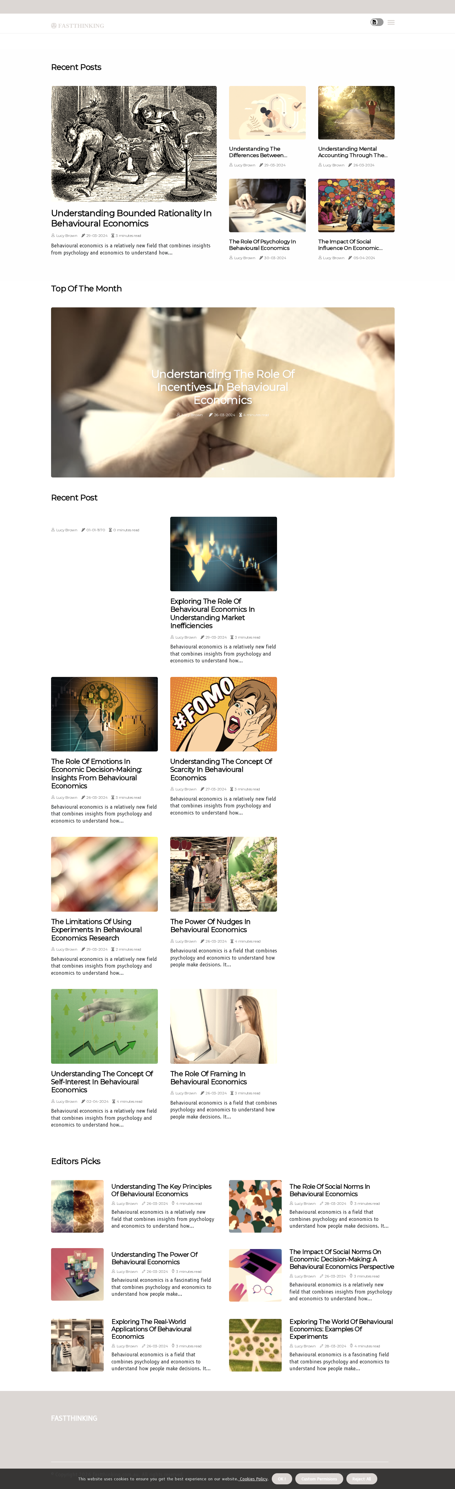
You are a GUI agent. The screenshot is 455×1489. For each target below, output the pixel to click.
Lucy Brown (66, 235)
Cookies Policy (252, 1478)
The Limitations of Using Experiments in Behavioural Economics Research (96, 930)
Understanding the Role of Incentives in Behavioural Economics (223, 387)
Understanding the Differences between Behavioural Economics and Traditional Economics (265, 158)
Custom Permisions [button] (319, 1478)
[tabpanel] (223, 392)
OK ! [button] (282, 1478)
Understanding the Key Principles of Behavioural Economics (161, 1190)
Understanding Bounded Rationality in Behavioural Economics (131, 218)
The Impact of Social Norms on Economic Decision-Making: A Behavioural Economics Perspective (341, 1259)
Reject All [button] (362, 1478)
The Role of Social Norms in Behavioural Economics (329, 1190)
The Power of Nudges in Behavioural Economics (210, 926)
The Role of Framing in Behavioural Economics (208, 1078)
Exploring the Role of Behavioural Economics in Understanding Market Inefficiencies (212, 613)
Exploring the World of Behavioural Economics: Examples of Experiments (341, 1329)
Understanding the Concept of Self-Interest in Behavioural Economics (102, 1082)
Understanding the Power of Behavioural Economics (154, 1258)
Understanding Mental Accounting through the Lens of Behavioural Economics (351, 158)
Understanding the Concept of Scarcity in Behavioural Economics (221, 770)
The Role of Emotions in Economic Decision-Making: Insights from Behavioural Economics (96, 774)
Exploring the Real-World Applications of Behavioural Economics (151, 1329)
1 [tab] (223, 469)
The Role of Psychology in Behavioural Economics (262, 244)
